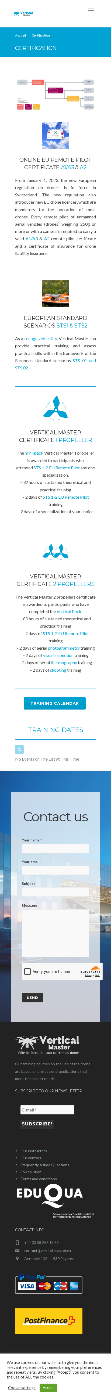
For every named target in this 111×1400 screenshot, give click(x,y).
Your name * (32, 840)
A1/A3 (32, 238)
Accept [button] (48, 1387)
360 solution (30, 1171)
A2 (47, 238)
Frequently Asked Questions (44, 1165)
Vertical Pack (69, 611)
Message (29, 905)
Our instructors (33, 1151)
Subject (28, 883)
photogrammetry (64, 647)
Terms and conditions (38, 1178)
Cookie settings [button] (22, 1387)
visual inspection (58, 655)
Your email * (32, 862)
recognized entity (41, 338)
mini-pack (34, 452)
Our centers (30, 1158)
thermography (64, 662)
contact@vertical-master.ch (47, 1250)
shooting (58, 669)
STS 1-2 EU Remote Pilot (57, 467)
